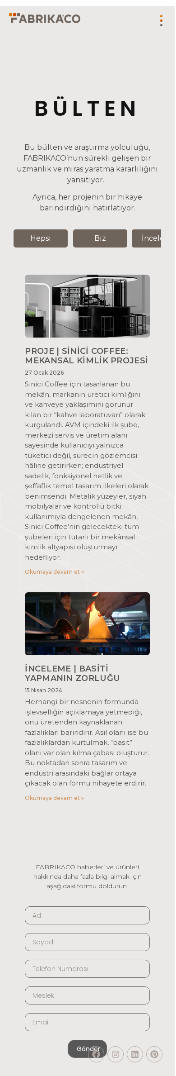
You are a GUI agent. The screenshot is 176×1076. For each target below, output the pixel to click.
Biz (100, 238)
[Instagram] (115, 1054)
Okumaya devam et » (54, 571)
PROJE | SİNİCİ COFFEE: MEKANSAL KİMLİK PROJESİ (86, 356)
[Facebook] (96, 1054)
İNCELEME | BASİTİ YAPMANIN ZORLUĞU (72, 674)
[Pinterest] (154, 1054)
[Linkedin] (135, 1054)
